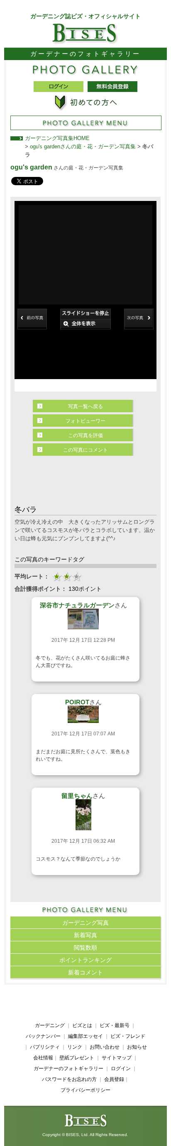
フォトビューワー (85, 421)
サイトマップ (117, 1058)
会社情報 (43, 1058)
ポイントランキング (85, 960)
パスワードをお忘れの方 (69, 1079)
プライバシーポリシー (85, 1090)
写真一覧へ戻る (85, 406)
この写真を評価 (85, 435)
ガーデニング (50, 1025)
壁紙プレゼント (76, 1058)
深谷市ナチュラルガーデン (77, 605)
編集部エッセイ (85, 1036)
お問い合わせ (105, 1047)
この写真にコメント (85, 450)
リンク (74, 1047)
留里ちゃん (77, 795)
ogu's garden (31, 167)
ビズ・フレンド (127, 1036)
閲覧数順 (85, 947)
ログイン (121, 1068)
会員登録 (114, 1079)
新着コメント (85, 972)
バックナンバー (43, 1036)
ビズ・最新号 (114, 1025)
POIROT (77, 702)
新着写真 (85, 935)
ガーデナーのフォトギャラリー (68, 1068)
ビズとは (82, 1025)
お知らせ (137, 1047)
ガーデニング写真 (85, 922)
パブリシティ (45, 1047)
